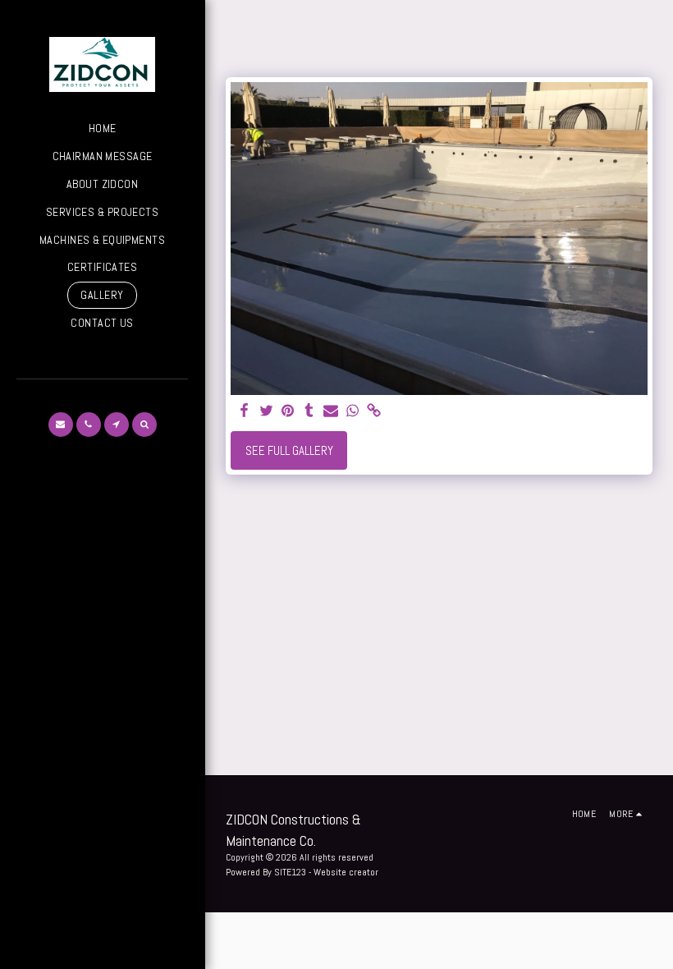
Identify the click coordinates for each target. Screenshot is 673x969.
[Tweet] (266, 411)
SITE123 (290, 872)
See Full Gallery (289, 450)
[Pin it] (287, 411)
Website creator (346, 872)
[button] (60, 424)
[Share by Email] (331, 411)
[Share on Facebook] (245, 411)
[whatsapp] (352, 411)
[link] (374, 411)
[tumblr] (309, 411)
